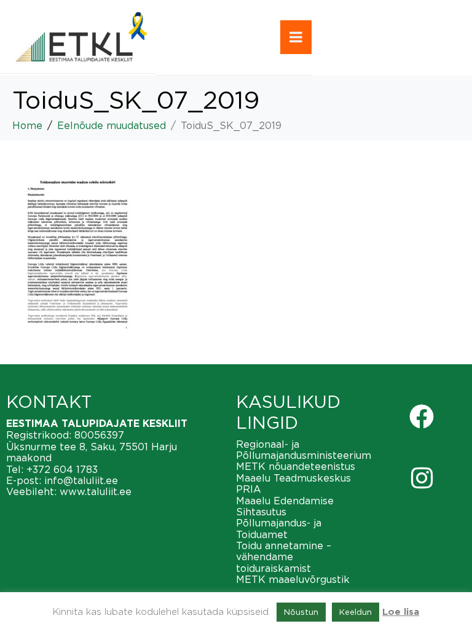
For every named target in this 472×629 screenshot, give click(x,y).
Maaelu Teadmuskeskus (293, 477)
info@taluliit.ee (81, 480)
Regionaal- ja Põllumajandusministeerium (303, 450)
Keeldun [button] (355, 612)
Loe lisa (400, 612)
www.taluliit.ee (96, 491)
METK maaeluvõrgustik (293, 579)
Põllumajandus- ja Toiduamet (278, 528)
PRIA (248, 488)
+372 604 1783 (62, 469)
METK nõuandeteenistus (295, 466)
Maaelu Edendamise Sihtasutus (285, 506)
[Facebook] (421, 416)
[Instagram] (421, 477)
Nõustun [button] (301, 612)
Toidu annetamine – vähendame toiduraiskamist (283, 557)
